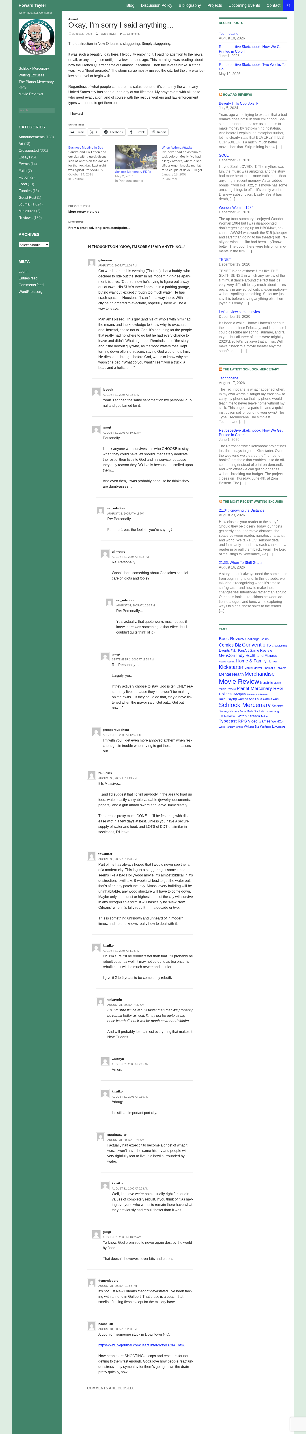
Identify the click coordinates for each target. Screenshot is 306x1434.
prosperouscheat (116, 729)
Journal (73, 19)
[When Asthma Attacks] (185, 163)
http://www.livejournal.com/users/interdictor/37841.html (141, 1345)
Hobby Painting (227, 661)
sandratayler (116, 1134)
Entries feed (28, 278)
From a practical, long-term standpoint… (99, 225)
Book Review (231, 638)
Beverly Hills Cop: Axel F (239, 103)
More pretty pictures (83, 209)
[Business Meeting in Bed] (91, 163)
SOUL (224, 155)
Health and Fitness (261, 655)
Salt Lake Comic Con (264, 699)
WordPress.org (30, 292)
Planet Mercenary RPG (260, 688)
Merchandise (260, 674)
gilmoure (105, 260)
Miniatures (27, 211)
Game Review (261, 650)
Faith (234, 650)
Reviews (25, 218)
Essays (24, 157)
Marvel (248, 668)
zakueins (105, 773)
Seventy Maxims (229, 711)
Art (21, 144)
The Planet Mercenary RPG (36, 84)
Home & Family (251, 660)
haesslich (105, 1324)
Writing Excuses (273, 726)
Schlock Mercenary (245, 705)
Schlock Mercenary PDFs (133, 171)
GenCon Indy (232, 655)
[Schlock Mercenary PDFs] (136, 157)
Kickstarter (231, 667)
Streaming (272, 711)
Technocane (228, 33)
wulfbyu (118, 1059)
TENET (225, 260)
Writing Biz (251, 726)
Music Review (227, 689)
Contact (273, 5)
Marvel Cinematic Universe (270, 668)
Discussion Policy (156, 5)
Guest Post (27, 197)
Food (23, 184)
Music (277, 682)
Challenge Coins (257, 639)
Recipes (239, 694)
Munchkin (266, 682)
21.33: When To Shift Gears (240, 563)
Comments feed (31, 285)
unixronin (114, 999)
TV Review (227, 716)
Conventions (256, 645)
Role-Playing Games (233, 699)
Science (278, 706)
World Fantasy (227, 726)
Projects (214, 5)
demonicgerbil (109, 1280)
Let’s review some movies (239, 312)
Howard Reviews (237, 94)
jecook (108, 389)
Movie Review (239, 681)
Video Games (259, 721)
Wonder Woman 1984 (236, 208)
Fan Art (243, 650)
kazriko (108, 945)
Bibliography (190, 5)
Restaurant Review (257, 694)
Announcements (32, 137)
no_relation (116, 508)
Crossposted (29, 150)
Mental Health (231, 674)
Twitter (265, 716)
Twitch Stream (248, 716)
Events (224, 650)
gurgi (107, 427)
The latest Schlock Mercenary (251, 369)
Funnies (25, 191)
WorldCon (278, 721)
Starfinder (259, 711)
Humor (272, 661)
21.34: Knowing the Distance (242, 510)
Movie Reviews (31, 94)
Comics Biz (230, 644)
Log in (23, 271)
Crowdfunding (279, 645)
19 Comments (131, 33)
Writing (239, 726)
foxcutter (105, 854)
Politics (225, 694)
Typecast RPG (233, 721)
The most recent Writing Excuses (253, 501)
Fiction (24, 177)
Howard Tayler (32, 5)
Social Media (246, 711)
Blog (130, 5)
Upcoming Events (244, 5)
